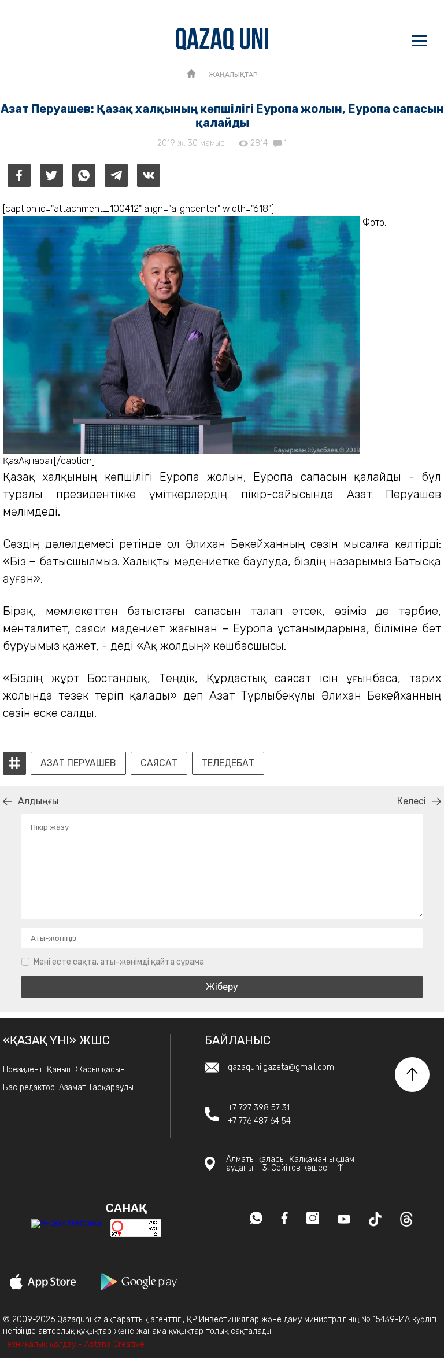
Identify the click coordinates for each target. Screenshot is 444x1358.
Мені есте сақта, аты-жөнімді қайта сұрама (119, 962)
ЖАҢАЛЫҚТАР (232, 75)
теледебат (228, 763)
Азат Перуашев (78, 763)
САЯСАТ (158, 763)
